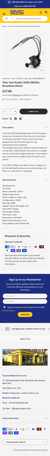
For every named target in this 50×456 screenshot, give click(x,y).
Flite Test (6, 78)
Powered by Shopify (41, 450)
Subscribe (25, 314)
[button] (46, 12)
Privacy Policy (8, 310)
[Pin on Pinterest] (20, 118)
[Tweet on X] (10, 118)
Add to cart (33, 111)
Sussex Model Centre (26, 450)
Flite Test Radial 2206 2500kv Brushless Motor (24, 26)
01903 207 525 (29, 6)
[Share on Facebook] (15, 118)
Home (4, 26)
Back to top (25, 339)
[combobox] (25, 18)
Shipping (16, 95)
